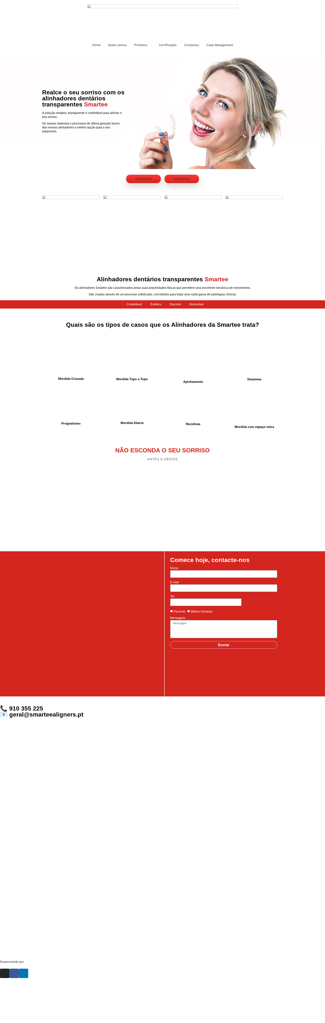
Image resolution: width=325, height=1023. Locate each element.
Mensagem (177, 618)
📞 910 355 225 (21, 708)
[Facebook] (14, 973)
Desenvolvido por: (12, 961)
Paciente (179, 611)
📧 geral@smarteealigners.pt (42, 714)
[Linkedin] (23, 973)
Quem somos (117, 45)
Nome (174, 568)
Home (96, 45)
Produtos (140, 45)
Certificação (168, 45)
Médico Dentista (201, 611)
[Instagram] (4, 973)
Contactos (191, 45)
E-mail (174, 582)
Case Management (220, 45)
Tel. (172, 596)
